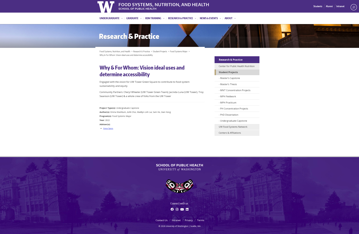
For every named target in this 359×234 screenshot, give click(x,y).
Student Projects (228, 72)
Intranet (340, 6)
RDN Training (153, 18)
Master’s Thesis (228, 84)
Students (317, 6)
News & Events (209, 18)
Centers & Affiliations (230, 132)
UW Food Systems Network (233, 126)
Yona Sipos (108, 128)
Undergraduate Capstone (233, 120)
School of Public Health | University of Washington (179, 167)
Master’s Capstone (230, 78)
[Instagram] (177, 209)
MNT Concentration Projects (235, 90)
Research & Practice (180, 18)
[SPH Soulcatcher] (179, 186)
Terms (200, 220)
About (229, 18)
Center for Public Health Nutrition (237, 66)
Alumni (329, 6)
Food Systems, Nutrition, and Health (163, 4)
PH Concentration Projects (234, 108)
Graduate (132, 18)
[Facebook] (172, 209)
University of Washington (108, 6)
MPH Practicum (228, 102)
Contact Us (162, 220)
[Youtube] (182, 209)
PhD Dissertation (229, 114)
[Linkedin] (187, 209)
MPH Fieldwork (228, 96)
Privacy (189, 220)
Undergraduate (109, 18)
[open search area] (354, 7)
